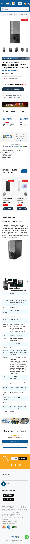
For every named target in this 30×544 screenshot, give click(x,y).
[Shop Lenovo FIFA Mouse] (15, 104)
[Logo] (10, 3)
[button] (25, 3)
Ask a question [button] (15, 446)
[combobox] (15, 9)
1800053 (15, 521)
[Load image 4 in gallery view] (22, 49)
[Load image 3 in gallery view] (16, 49)
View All (24, 171)
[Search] (2, 9)
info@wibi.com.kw (10, 523)
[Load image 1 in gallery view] (4, 49)
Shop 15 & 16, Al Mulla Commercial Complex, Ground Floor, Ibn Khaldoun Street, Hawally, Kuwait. (13, 514)
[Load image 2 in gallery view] (10, 49)
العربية (20, 3)
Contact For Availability (13, 89)
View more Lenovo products (9, 70)
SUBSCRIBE (22, 458)
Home (3, 14)
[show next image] (26, 270)
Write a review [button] (15, 441)
